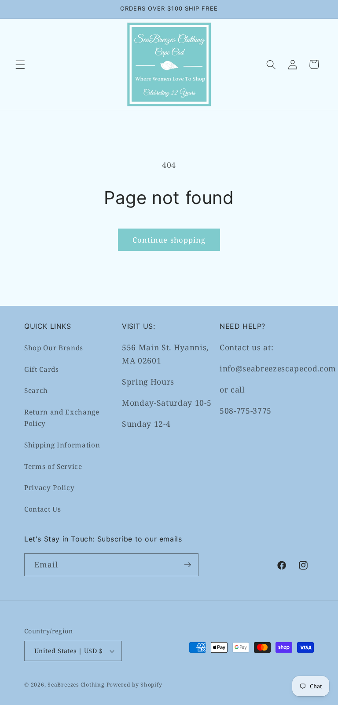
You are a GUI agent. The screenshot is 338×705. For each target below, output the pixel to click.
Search (36, 390)
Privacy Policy (49, 487)
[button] (20, 64)
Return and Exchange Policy (61, 418)
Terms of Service (53, 466)
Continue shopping (169, 240)
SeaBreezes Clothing (76, 684)
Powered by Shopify (134, 684)
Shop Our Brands (53, 347)
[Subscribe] (187, 564)
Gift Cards (41, 369)
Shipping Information (62, 445)
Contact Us (42, 509)
